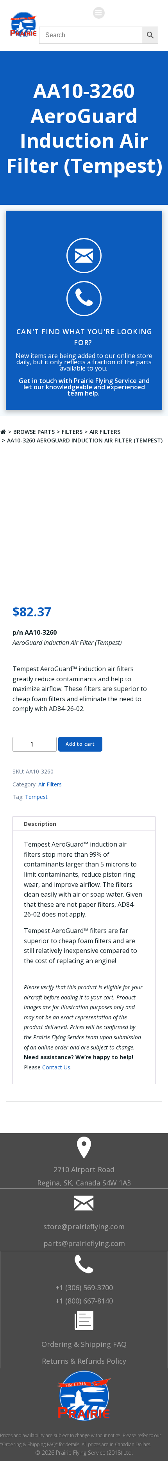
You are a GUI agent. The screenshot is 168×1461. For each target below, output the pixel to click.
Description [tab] (40, 823)
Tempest (36, 796)
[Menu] (99, 13)
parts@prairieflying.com (84, 1243)
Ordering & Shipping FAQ (84, 1344)
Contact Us (56, 1067)
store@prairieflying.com (84, 1226)
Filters (72, 431)
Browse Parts (34, 431)
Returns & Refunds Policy (84, 1361)
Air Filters (104, 431)
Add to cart (80, 744)
